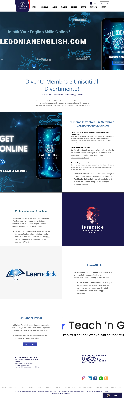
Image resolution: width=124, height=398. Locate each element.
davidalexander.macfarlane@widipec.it (29, 367)
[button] (44, 7)
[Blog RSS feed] (106, 378)
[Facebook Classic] (95, 378)
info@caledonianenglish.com (23, 365)
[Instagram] (84, 378)
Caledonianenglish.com (80, 158)
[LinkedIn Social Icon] (90, 378)
